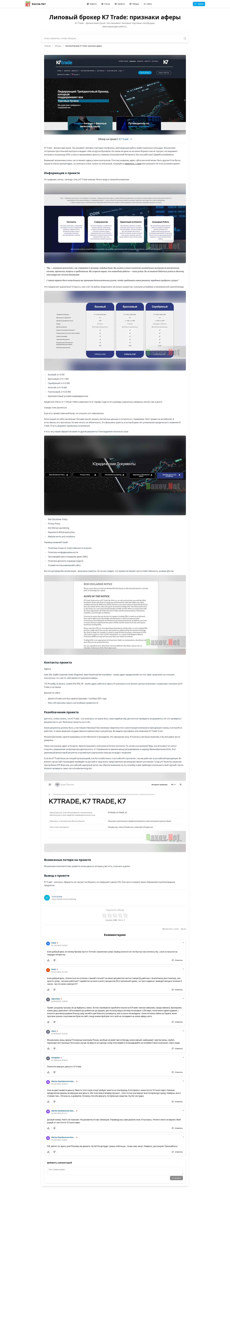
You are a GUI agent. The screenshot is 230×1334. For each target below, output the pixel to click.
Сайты (149, 4)
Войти (201, 4)
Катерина (55, 1057)
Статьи (107, 4)
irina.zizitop (57, 896)
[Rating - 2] (109, 915)
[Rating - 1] (104, 915)
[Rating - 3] (115, 915)
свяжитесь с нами (133, 163)
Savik (53, 969)
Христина (55, 999)
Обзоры (135, 4)
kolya (53, 943)
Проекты (121, 4)
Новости (93, 4)
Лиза (53, 1031)
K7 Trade (124, 139)
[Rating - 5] (125, 915)
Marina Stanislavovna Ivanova (63, 1081)
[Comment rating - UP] (48, 960)
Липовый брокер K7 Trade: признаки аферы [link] (83, 46)
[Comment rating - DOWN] (54, 960)
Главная (47, 46)
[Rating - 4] (120, 915)
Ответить (179, 960)
